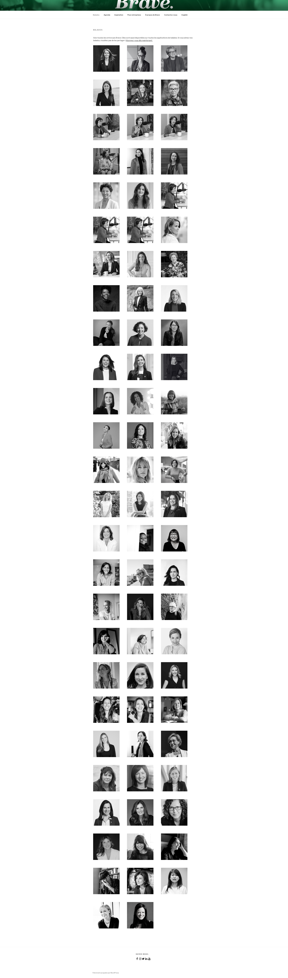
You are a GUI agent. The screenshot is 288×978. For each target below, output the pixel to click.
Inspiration (118, 15)
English (185, 15)
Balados (96, 15)
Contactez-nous (170, 15)
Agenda (107, 15)
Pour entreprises (134, 15)
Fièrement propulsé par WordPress (105, 973)
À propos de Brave (152, 15)
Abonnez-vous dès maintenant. (139, 40)
